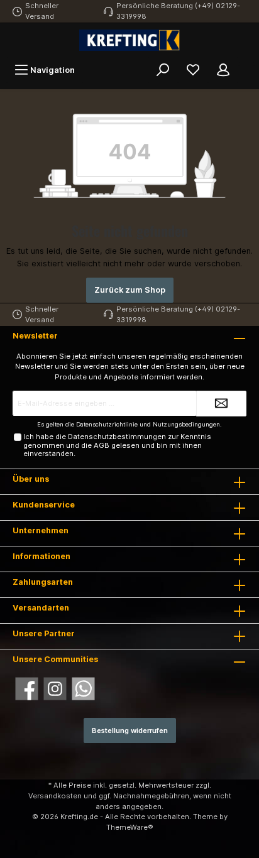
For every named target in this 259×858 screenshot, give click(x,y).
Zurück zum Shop (129, 290)
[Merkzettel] (193, 70)
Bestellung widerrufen (130, 730)
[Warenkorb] (246, 64)
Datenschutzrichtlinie (107, 424)
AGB (101, 445)
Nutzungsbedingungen (186, 424)
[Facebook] (27, 689)
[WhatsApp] (83, 689)
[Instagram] (55, 689)
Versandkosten (55, 795)
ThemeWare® (129, 827)
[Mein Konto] (223, 70)
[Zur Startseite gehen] (129, 40)
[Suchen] (163, 70)
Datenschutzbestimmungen (117, 436)
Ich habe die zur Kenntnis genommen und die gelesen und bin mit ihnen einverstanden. (117, 445)
